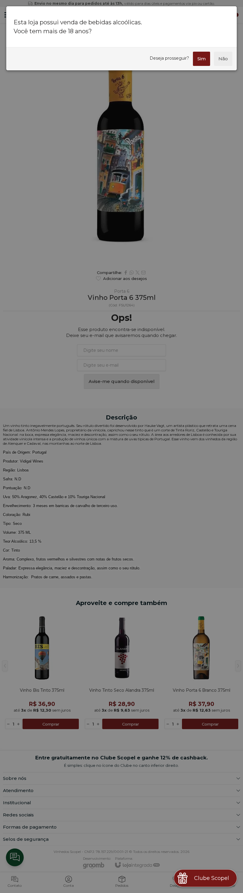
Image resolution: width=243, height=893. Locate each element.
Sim (201, 58)
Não (223, 58)
